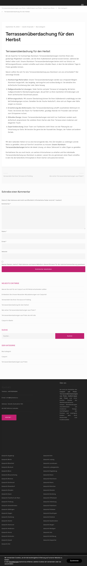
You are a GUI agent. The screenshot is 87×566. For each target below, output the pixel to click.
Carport (4, 356)
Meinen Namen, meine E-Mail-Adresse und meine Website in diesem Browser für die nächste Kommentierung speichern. (43, 264)
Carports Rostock (49, 517)
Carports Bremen (7, 479)
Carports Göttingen (8, 509)
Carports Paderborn (50, 505)
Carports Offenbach (50, 498)
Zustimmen (74, 561)
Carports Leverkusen (50, 463)
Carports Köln (48, 455)
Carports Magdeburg (50, 471)
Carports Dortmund (8, 482)
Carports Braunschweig (9, 475)
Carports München (50, 486)
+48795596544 (13, 391)
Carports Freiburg (7, 501)
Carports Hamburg (8, 517)
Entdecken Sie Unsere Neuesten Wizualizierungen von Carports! (24, 294)
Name (4, 231)
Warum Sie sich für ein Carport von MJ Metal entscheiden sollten (24, 289)
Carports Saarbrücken (51, 521)
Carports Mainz (48, 475)
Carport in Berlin (7, 320)
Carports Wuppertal (50, 540)
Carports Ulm (48, 532)
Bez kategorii (40, 27)
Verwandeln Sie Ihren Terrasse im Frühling (18, 176)
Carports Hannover (8, 524)
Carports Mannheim (50, 479)
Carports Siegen (49, 524)
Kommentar (6, 204)
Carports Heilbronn (8, 528)
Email (3, 241)
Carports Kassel (7, 540)
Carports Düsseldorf (8, 486)
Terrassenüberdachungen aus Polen (14, 362)
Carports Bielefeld (8, 463)
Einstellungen (14, 562)
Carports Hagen (7, 513)
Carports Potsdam (49, 509)
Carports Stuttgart (50, 528)
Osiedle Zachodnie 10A (15, 404)
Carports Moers (48, 482)
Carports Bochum (7, 467)
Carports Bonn (6, 471)
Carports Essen (7, 494)
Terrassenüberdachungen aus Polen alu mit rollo (19, 315)
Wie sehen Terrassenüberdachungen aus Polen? (67, 176)
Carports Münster (49, 490)
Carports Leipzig (49, 459)
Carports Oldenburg (50, 501)
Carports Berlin (7, 459)
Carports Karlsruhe (8, 536)
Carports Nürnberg (50, 494)
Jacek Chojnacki (28, 27)
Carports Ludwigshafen (51, 467)
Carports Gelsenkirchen (9, 505)
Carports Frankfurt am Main (11, 498)
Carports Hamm (7, 521)
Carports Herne (7, 532)
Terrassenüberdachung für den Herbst (15, 305)
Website (4, 251)
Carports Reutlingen (50, 513)
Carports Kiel (6, 544)
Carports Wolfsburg (50, 536)
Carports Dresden (7, 490)
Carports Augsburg (8, 455)
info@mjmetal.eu (12, 397)
